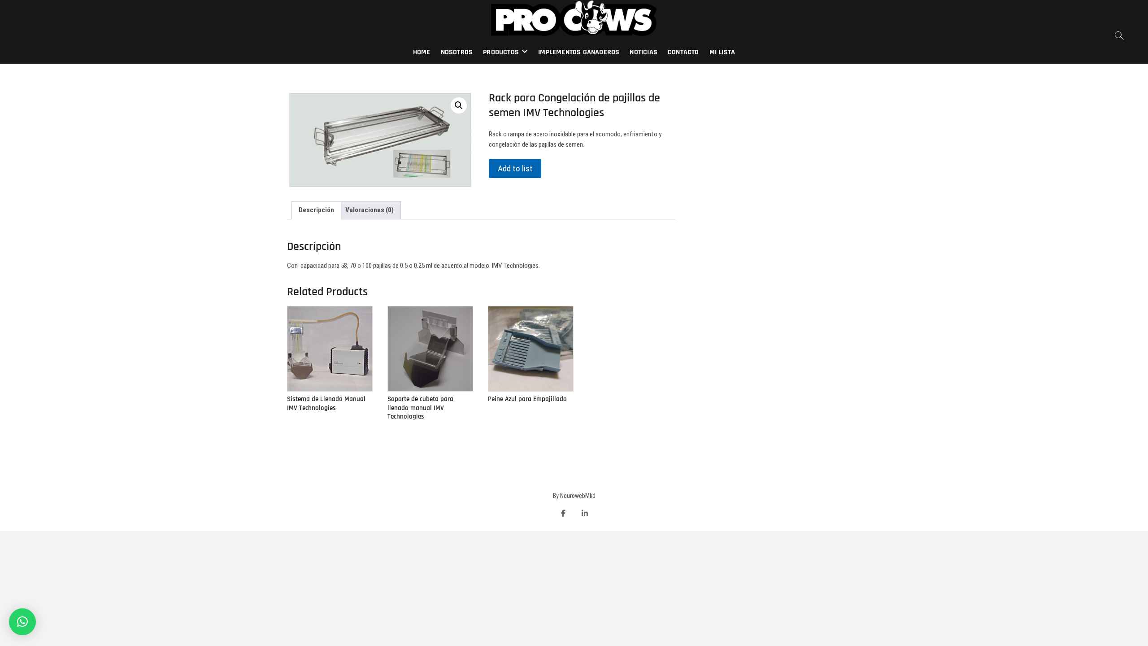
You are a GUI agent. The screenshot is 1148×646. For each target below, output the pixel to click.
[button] (22, 621)
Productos (501, 52)
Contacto (683, 52)
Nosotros (457, 52)
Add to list (515, 168)
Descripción (316, 210)
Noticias (643, 52)
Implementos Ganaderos (578, 52)
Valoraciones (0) (369, 210)
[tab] (316, 210)
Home (421, 52)
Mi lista (722, 52)
